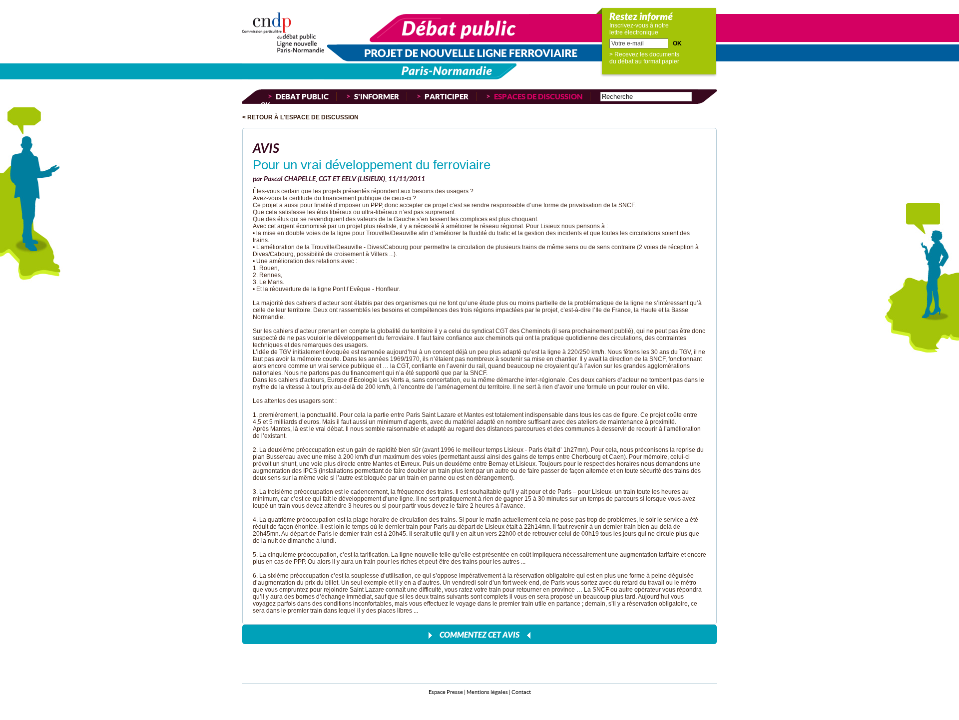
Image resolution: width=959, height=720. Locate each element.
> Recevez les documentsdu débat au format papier (644, 58)
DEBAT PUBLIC (302, 96)
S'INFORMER (376, 96)
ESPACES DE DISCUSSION (538, 96)
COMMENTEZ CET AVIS (479, 634)
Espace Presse (446, 692)
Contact (521, 692)
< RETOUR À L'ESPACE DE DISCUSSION (300, 117)
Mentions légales (487, 692)
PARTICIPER (447, 96)
